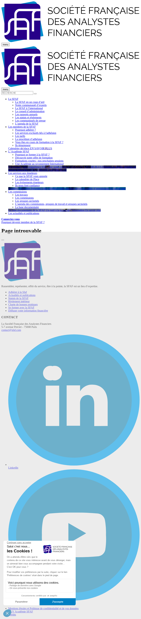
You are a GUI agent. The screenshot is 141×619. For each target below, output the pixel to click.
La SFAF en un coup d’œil (29, 102)
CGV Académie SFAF (20, 611)
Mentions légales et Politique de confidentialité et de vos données (43, 608)
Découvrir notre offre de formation (34, 157)
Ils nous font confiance (27, 185)
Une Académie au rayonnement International (39, 163)
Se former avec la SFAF (21, 307)
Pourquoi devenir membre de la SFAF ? (23, 222)
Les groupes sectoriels (27, 200)
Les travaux (21, 194)
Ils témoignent (22, 145)
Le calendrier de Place (27, 179)
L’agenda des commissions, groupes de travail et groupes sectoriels (51, 204)
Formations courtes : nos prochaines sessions (39, 160)
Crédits (12, 614)
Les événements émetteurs (29, 182)
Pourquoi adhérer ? (25, 129)
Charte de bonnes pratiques (23, 304)
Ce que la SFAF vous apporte (31, 176)
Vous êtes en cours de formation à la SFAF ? (39, 142)
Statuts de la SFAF (18, 298)
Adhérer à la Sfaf (17, 292)
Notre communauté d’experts (31, 105)
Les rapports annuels (26, 114)
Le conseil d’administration (30, 111)
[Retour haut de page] (2, 239)
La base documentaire (27, 207)
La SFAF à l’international (29, 108)
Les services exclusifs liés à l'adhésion (35, 132)
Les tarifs (20, 136)
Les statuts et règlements (28, 117)
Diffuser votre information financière (28, 310)
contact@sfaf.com (11, 330)
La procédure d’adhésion (28, 139)
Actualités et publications (21, 295)
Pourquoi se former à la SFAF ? (32, 154)
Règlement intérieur (19, 301)
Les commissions (24, 197)
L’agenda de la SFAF (26, 123)
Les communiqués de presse (30, 120)
